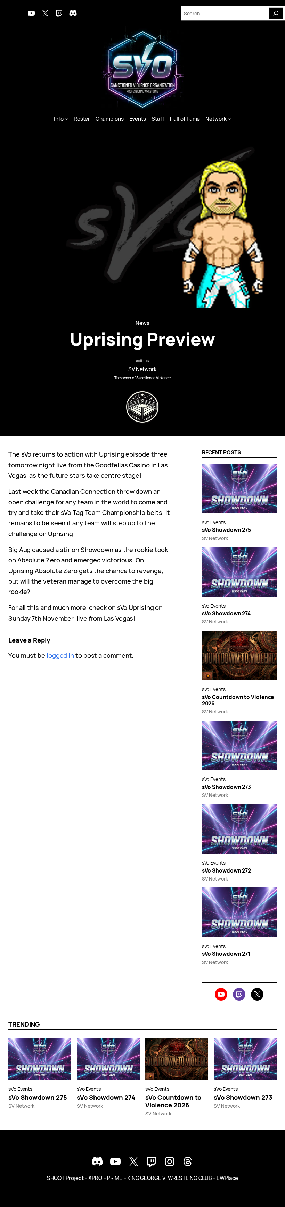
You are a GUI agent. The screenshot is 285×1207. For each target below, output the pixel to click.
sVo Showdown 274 (226, 614)
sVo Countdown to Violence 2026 (238, 700)
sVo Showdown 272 (226, 871)
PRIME (115, 1178)
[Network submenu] (229, 118)
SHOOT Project (65, 1178)
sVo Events (214, 522)
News (142, 323)
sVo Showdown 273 (226, 787)
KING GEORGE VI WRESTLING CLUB (169, 1178)
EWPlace (227, 1178)
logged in (60, 655)
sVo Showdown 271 (226, 954)
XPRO (95, 1178)
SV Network (142, 369)
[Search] (276, 13)
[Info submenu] (66, 118)
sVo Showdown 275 (226, 530)
